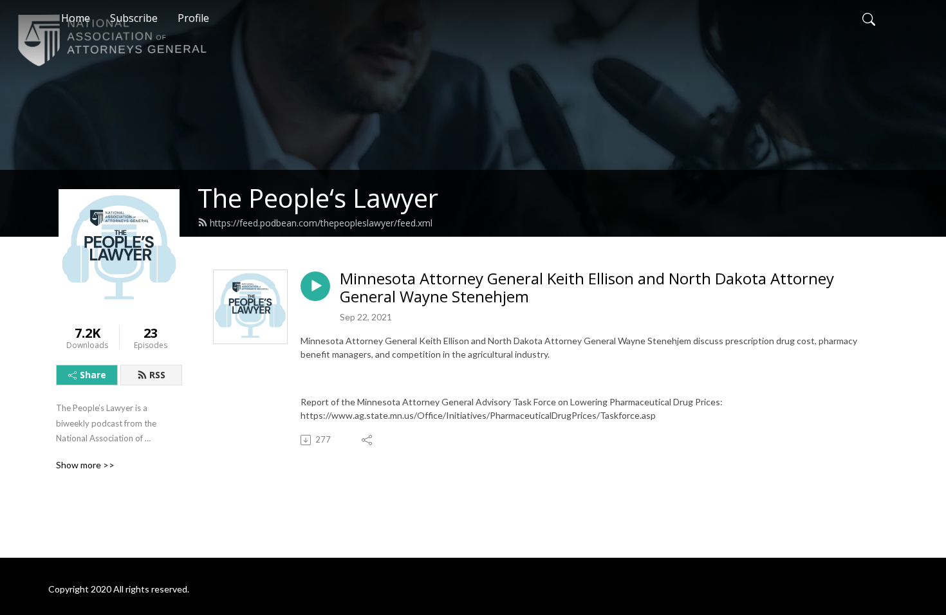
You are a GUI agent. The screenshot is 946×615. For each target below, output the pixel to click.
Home (75, 18)
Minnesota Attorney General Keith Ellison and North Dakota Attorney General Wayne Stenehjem (587, 288)
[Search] (868, 18)
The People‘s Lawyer (318, 198)
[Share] (367, 440)
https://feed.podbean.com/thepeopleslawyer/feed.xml (321, 223)
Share (93, 375)
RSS (157, 375)
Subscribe (134, 18)
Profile (193, 18)
